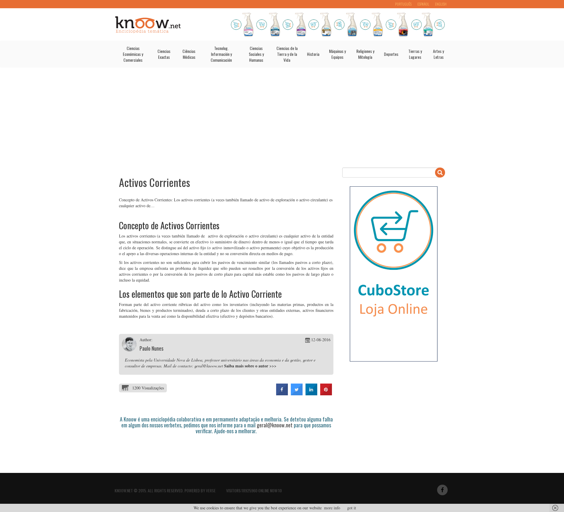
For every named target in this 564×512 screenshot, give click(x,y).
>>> (272, 366)
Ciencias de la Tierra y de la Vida (287, 54)
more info (332, 508)
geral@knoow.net (275, 425)
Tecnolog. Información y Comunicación (221, 54)
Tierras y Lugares (415, 54)
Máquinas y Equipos (337, 54)
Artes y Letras (438, 54)
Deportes (391, 54)
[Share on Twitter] (297, 393)
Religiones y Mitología (365, 54)
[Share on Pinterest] (326, 393)
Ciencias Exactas (163, 54)
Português (403, 3)
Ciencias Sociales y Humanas (256, 54)
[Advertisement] (282, 117)
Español (423, 3)
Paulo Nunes (151, 348)
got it (351, 508)
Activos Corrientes (154, 182)
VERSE (211, 490)
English (440, 3)
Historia (313, 54)
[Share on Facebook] (282, 393)
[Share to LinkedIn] (311, 393)
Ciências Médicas (188, 54)
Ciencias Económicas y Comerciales (133, 54)
